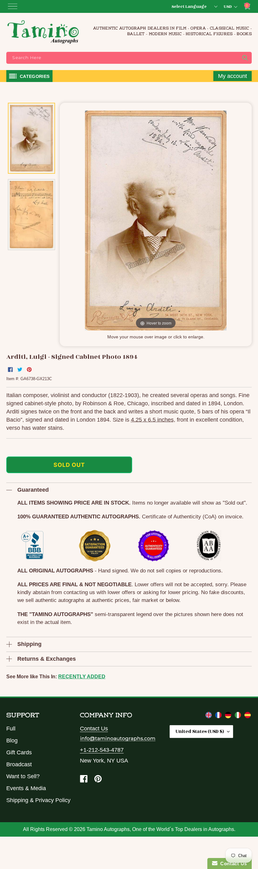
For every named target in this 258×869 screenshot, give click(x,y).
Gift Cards (19, 752)
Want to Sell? (23, 776)
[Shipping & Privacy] (209, 716)
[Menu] (12, 6)
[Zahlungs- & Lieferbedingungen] (229, 716)
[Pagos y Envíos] (248, 716)
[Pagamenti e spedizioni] (239, 716)
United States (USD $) (200, 731)
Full (10, 728)
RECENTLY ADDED (81, 676)
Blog (12, 740)
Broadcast (19, 764)
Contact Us (94, 728)
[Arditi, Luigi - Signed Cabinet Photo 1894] (31, 138)
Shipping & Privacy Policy (38, 800)
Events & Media (26, 788)
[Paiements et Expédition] (219, 716)
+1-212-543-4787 (102, 750)
